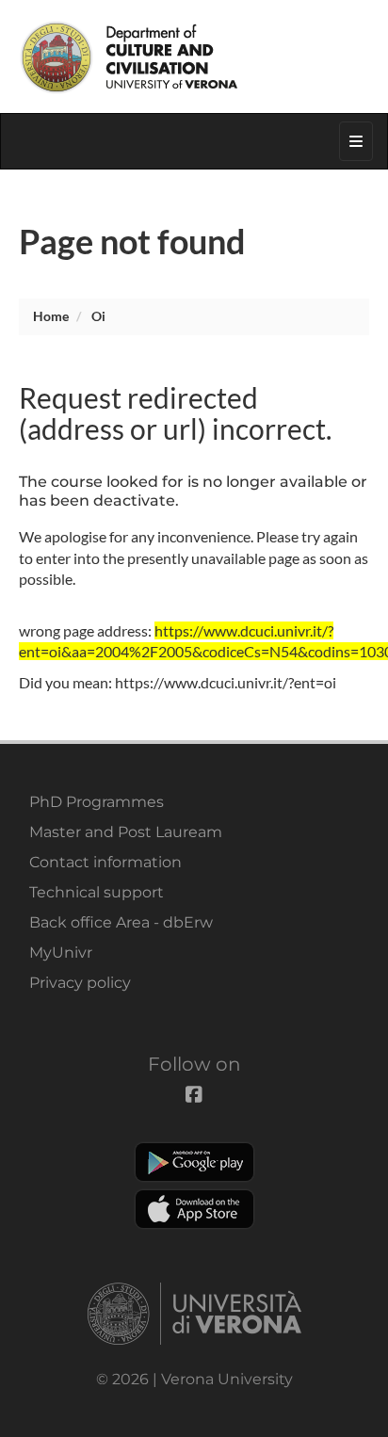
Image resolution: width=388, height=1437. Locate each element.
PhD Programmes (96, 802)
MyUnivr (60, 952)
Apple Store (194, 1209)
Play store (194, 1162)
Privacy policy (80, 983)
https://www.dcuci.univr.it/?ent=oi (225, 682)
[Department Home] (194, 56)
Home (51, 316)
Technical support (96, 892)
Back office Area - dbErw (121, 922)
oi (98, 316)
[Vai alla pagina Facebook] (286, 13)
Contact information (105, 862)
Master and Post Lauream (125, 832)
